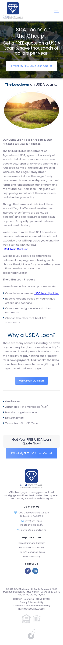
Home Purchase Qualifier (32, 543)
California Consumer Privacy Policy (31, 605)
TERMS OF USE (43, 599)
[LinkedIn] (35, 571)
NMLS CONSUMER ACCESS (31, 608)
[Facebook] (28, 571)
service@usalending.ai (33, 530)
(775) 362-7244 (33, 521)
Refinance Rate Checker (31, 547)
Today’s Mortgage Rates (31, 552)
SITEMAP (17, 599)
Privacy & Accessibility (31, 602)
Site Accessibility (31, 556)
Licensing (29, 599)
